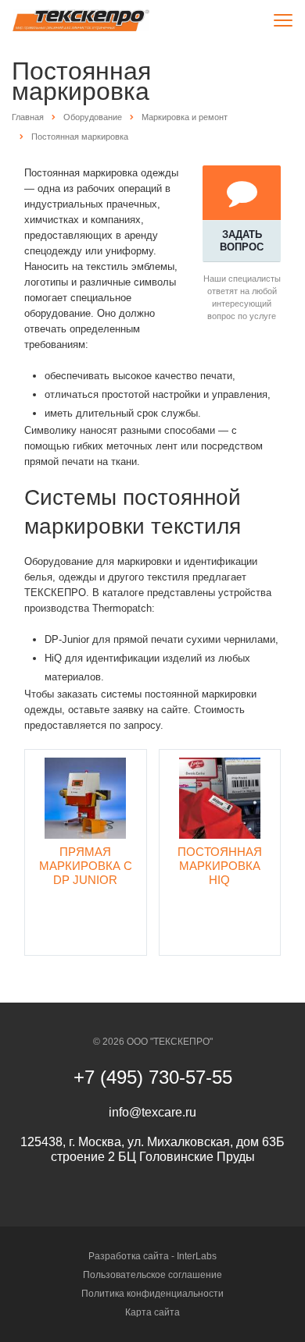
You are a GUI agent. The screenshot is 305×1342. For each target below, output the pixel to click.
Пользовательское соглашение (152, 1274)
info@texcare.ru (152, 1112)
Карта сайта (152, 1312)
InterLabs (197, 1256)
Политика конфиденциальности (152, 1293)
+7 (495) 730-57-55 (153, 1077)
